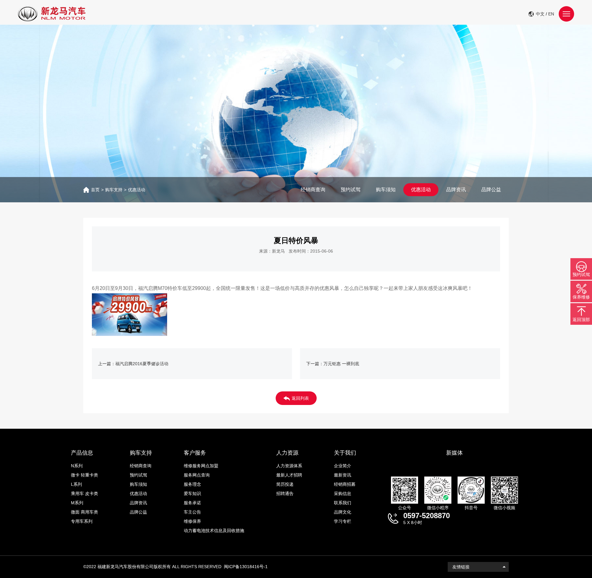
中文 (540, 13)
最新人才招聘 (289, 475)
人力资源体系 (289, 465)
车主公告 (192, 512)
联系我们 (342, 502)
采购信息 (342, 493)
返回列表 (300, 398)
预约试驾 (350, 189)
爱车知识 (192, 493)
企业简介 (342, 465)
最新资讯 (342, 475)
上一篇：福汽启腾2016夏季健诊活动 (133, 363)
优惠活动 (136, 189)
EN (551, 13)
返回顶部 (581, 319)
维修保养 (192, 521)
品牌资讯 (456, 189)
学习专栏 (342, 521)
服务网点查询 (197, 475)
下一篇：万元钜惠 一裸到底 (332, 363)
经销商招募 (345, 484)
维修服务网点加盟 (201, 465)
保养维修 (581, 297)
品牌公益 (491, 189)
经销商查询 (313, 189)
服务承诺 (192, 502)
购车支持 (113, 189)
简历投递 (285, 484)
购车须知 (386, 189)
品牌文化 (342, 512)
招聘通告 (285, 493)
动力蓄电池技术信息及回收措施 (214, 530)
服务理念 (192, 484)
